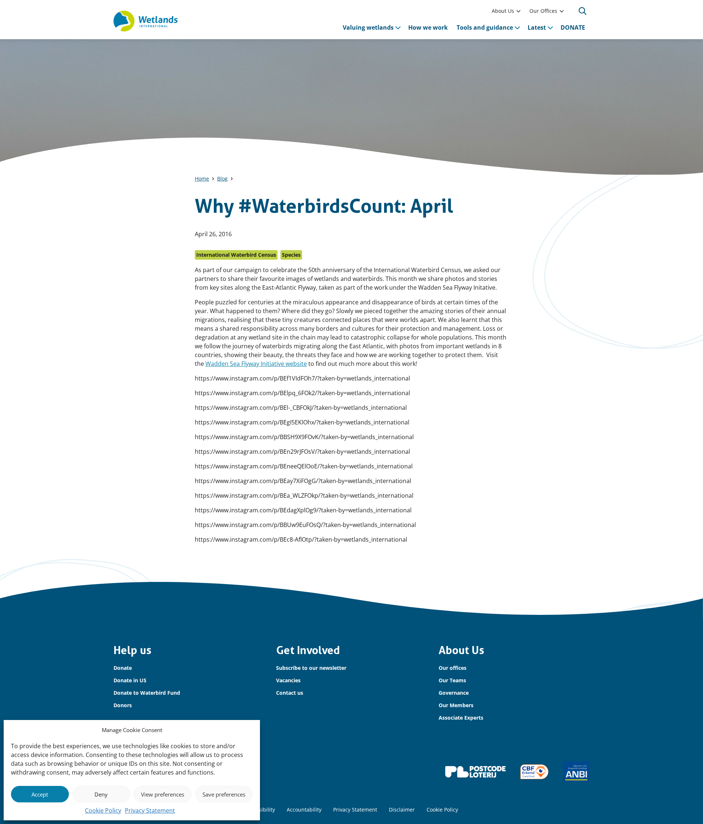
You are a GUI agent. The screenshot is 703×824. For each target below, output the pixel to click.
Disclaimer (402, 809)
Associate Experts (461, 717)
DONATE (573, 27)
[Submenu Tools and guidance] (517, 27)
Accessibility (260, 809)
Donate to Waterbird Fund (147, 692)
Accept (39, 794)
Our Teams (452, 680)
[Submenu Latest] (550, 27)
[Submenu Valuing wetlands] (398, 27)
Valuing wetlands (368, 27)
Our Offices (543, 10)
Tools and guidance (485, 27)
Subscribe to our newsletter (311, 667)
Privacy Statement (150, 810)
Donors (123, 705)
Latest (537, 27)
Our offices (452, 667)
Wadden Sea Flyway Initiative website (256, 364)
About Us (503, 10)
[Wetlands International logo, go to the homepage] (146, 21)
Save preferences (223, 794)
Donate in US (130, 680)
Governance (454, 692)
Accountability (304, 809)
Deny (101, 794)
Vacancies (288, 680)
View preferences (162, 794)
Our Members (456, 705)
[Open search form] (582, 11)
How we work (428, 27)
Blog (222, 178)
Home (202, 178)
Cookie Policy (103, 810)
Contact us (289, 692)
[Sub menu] (518, 11)
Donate (123, 667)
